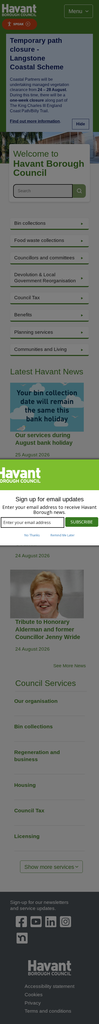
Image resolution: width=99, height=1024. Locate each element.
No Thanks (32, 535)
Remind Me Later (63, 535)
